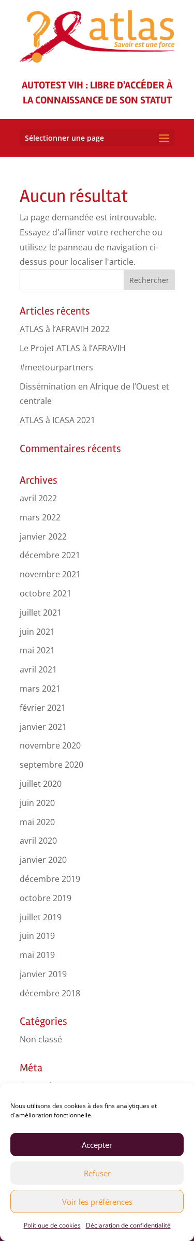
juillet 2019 (41, 917)
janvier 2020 (43, 859)
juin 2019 (37, 935)
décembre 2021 (50, 555)
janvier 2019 (43, 974)
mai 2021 (37, 650)
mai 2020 (37, 822)
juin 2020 (37, 803)
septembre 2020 (51, 764)
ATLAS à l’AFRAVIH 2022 (65, 329)
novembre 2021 (50, 574)
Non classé (41, 1039)
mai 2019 (37, 955)
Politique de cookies (52, 1225)
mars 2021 (40, 688)
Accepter (97, 1145)
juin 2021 (37, 631)
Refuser (97, 1173)
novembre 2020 (50, 745)
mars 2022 (40, 517)
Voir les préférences (97, 1202)
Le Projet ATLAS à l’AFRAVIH (73, 348)
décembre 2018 (50, 993)
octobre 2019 (45, 898)
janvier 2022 (43, 536)
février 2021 (43, 707)
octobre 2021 (45, 593)
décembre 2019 (50, 879)
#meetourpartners (56, 367)
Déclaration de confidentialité (128, 1225)
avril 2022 (38, 498)
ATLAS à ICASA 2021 (57, 420)
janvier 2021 (43, 726)
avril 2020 (38, 840)
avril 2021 (38, 669)
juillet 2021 (41, 612)
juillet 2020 (41, 783)
